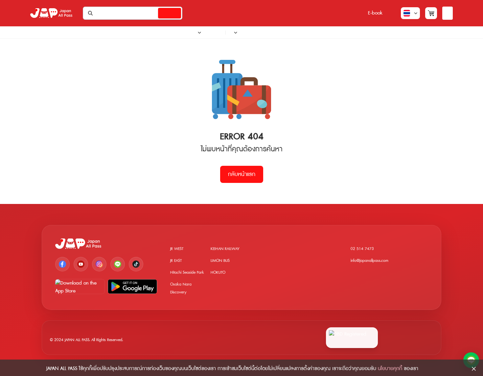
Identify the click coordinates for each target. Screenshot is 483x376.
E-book (375, 13)
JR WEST (176, 249)
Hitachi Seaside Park (187, 272)
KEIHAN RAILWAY (225, 249)
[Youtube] (81, 264)
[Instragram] (99, 264)
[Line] (117, 264)
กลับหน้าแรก (241, 174)
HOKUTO (218, 272)
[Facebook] (62, 264)
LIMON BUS (220, 260)
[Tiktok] (136, 264)
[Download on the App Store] (79, 286)
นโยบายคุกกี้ (390, 368)
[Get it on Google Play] (132, 286)
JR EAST (176, 260)
